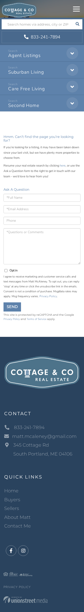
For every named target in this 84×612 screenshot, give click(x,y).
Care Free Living (26, 89)
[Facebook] (11, 551)
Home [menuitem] (11, 491)
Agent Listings (24, 55)
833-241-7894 (45, 37)
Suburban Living (26, 72)
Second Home (23, 105)
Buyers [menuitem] (12, 499)
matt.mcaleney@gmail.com (44, 436)
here (63, 165)
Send (12, 306)
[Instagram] (23, 551)
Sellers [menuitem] (11, 508)
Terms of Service (36, 319)
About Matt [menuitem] (17, 517)
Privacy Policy (48, 296)
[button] (77, 24)
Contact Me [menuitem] (17, 526)
